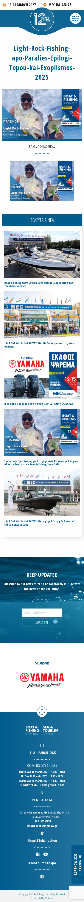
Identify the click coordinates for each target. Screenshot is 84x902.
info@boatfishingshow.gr (42, 826)
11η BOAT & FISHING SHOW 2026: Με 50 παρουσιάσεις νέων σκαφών (39, 345)
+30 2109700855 (42, 821)
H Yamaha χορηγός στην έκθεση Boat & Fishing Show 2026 (38, 403)
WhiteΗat (49, 898)
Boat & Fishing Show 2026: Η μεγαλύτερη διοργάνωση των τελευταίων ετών (38, 284)
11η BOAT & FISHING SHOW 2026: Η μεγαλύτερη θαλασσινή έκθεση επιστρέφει (39, 523)
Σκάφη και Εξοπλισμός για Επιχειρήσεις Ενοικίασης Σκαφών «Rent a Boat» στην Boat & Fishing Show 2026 (41, 463)
